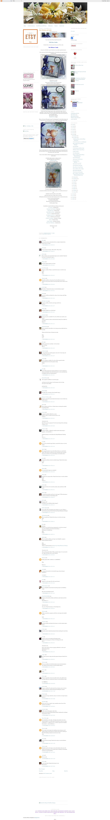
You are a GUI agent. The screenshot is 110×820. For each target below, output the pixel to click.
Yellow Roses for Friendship (78, 172)
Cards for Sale (61, 25)
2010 (73, 197)
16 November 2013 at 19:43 (48, 766)
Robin (43, 404)
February (75, 190)
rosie (43, 579)
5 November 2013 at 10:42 (48, 290)
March (74, 188)
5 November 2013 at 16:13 (48, 394)
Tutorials (56, 25)
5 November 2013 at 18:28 (48, 409)
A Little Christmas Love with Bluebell (79, 141)
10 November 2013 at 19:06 (48, 698)
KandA (43, 254)
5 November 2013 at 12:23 (48, 312)
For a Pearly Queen (76, 153)
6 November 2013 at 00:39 (48, 497)
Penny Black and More (50, 212)
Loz (42, 441)
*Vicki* (43, 654)
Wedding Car (76, 90)
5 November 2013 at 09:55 (48, 251)
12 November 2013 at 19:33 (48, 715)
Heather (43, 537)
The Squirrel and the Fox (50, 215)
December (75, 135)
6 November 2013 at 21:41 (48, 576)
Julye (43, 240)
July (74, 182)
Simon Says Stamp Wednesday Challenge (60, 545)
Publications (50, 25)
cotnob (43, 358)
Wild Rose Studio (75, 101)
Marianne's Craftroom (45, 397)
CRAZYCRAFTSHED (45, 596)
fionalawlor (44, 315)
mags (43, 458)
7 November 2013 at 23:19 (48, 651)
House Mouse (73, 114)
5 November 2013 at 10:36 (48, 284)
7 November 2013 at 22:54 (48, 642)
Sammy (43, 484)
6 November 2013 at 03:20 (48, 512)
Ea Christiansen (44, 515)
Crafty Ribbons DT (74, 113)
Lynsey (43, 761)
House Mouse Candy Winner (78, 167)
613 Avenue (50, 207)
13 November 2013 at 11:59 (48, 743)
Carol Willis (44, 268)
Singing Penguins (79, 102)
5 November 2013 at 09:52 (48, 245)
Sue (42, 636)
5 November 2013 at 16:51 (48, 401)
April (74, 187)
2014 (73, 132)
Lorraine (43, 412)
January (74, 191)
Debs (43, 342)
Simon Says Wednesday (50, 222)
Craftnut (43, 629)
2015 (73, 131)
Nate (43, 524)
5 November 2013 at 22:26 (48, 471)
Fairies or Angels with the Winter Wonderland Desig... (78, 155)
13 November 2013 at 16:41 (48, 752)
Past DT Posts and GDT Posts (41, 25)
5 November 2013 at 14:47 (48, 355)
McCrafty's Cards (45, 301)
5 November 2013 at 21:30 (48, 446)
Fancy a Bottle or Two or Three (78, 168)
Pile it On (49, 213)
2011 (73, 195)
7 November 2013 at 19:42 (48, 602)
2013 (73, 134)
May (74, 185)
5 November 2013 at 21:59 (48, 455)
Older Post (66, 771)
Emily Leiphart (44, 507)
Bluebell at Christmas (53, 81)
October (74, 177)
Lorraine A (44, 428)
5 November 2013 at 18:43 (48, 418)
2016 (73, 129)
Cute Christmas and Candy (77, 165)
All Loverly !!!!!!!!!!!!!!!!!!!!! (77, 159)
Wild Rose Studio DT (74, 117)
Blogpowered (37, 817)
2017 (73, 127)
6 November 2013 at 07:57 (48, 547)
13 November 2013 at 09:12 (48, 725)
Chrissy (43, 676)
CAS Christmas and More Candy (78, 148)
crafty (43, 755)
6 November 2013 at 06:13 (48, 521)
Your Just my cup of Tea (77, 163)
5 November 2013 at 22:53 (48, 489)
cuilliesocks (44, 351)
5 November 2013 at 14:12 (48, 323)
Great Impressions (51, 210)
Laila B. (43, 287)
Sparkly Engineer (45, 585)
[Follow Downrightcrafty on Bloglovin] (28, 139)
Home (25, 25)
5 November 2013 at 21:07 (48, 438)
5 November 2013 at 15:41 (48, 375)
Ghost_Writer (44, 718)
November (75, 137)
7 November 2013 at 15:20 (48, 583)
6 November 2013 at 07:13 (48, 534)
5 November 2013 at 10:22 (48, 265)
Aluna (43, 247)
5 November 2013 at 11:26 (48, 298)
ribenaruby (44, 701)
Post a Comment (42, 769)
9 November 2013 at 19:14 (48, 673)
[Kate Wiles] (72, 38)
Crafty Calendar (50, 221)
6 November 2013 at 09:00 (48, 554)
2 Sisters (48, 216)
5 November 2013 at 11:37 (48, 305)
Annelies (43, 686)
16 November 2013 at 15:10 (48, 758)
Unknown (43, 278)
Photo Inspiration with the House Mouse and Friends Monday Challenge (80, 79)
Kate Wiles (72, 36)
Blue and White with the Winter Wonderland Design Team (78, 174)
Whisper (43, 261)
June (74, 183)
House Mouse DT (74, 116)
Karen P (43, 449)
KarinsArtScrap (44, 377)
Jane (42, 368)
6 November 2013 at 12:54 (48, 566)
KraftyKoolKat (44, 326)
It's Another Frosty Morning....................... (77, 161)
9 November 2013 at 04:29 (48, 659)
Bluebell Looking (53, 160)
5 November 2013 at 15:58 (48, 387)
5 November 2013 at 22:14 (48, 465)
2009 (73, 199)
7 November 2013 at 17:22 (48, 593)
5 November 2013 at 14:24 (48, 339)
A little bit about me (31, 25)
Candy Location (76, 151)
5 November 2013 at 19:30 (48, 425)
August (74, 180)
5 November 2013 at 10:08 (48, 258)
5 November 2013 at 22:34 (48, 482)
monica (43, 669)
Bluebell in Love (52, 116)
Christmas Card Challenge (51, 209)
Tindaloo (43, 694)
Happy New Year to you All (79, 84)
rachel (43, 293)
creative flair (73, 119)
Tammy (43, 308)
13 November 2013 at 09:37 (48, 735)
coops (43, 569)
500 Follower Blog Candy (78, 65)
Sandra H (43, 390)
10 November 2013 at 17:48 (48, 691)
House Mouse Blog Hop (77, 170)
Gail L (43, 500)
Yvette (43, 738)
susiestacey (44, 621)
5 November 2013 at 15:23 (48, 366)
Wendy (43, 474)
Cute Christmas (75, 146)
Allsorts (50, 219)
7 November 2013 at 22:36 (48, 633)
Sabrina (43, 468)
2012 (73, 194)
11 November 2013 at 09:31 (48, 706)
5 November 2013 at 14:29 (48, 348)
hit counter (73, 31)
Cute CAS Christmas (76, 157)
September (75, 178)
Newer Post (41, 771)
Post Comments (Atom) (48, 773)
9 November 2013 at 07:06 (48, 667)
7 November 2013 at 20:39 (48, 608)
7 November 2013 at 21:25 (48, 618)
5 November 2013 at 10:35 (48, 275)
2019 (73, 124)
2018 (73, 126)
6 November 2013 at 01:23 (48, 504)
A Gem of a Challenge (49, 218)
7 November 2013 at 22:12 (48, 626)
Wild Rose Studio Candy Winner (78, 149)
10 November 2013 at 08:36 (48, 683)
